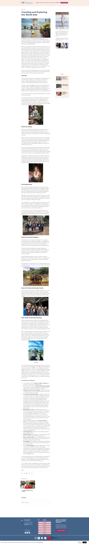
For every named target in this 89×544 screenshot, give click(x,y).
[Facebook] (29, 533)
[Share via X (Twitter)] (24, 473)
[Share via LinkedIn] (26, 473)
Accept (84, 542)
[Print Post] (31, 473)
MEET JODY (44, 524)
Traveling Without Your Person (27, 491)
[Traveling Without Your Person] (27, 484)
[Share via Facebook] (21, 473)
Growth (22, 469)
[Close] (87, 542)
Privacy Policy (40, 542)
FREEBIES (44, 533)
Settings (79, 542)
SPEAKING (44, 526)
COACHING (44, 522)
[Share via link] (29, 473)
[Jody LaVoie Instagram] (27, 533)
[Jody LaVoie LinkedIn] (25, 533)
